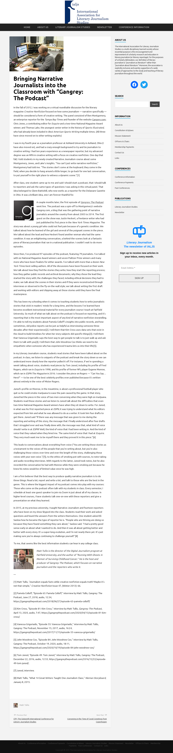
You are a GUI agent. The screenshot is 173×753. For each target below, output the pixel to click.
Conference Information (134, 27)
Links (117, 158)
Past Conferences (122, 188)
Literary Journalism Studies (72, 27)
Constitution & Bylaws (124, 130)
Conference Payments (124, 182)
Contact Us (119, 152)
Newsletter (104, 27)
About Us (42, 27)
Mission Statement (123, 136)
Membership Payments (124, 147)
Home (27, 27)
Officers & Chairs (122, 141)
